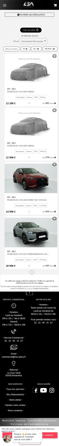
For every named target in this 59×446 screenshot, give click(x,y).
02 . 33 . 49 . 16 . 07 (14, 341)
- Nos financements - (15, 394)
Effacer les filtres (11, 49)
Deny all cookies (44, 435)
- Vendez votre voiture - (15, 405)
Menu (5, 5)
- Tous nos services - (15, 389)
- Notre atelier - (15, 400)
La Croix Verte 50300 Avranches (13, 374)
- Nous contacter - (15, 410)
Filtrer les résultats (32, 15)
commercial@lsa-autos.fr (14, 357)
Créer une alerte (29, 30)
